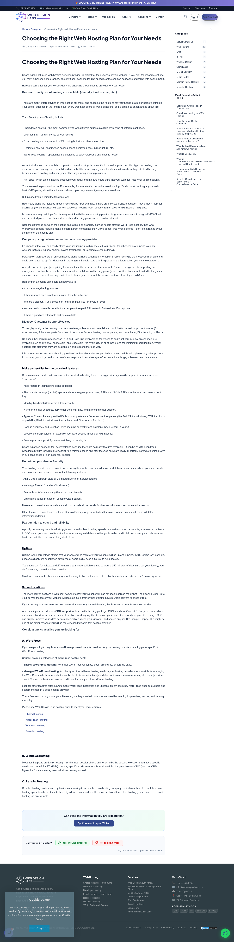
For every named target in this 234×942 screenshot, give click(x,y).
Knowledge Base (136, 904)
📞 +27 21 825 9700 (25, 8)
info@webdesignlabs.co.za (187, 887)
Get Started (210, 17)
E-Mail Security (190, 72)
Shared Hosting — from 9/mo (97, 883)
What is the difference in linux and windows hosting (191, 147)
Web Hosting (190, 47)
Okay (39, 928)
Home (25, 29)
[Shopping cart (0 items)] (185, 16)
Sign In (195, 17)
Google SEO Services (139, 893)
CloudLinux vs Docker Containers (187, 122)
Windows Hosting (35, 725)
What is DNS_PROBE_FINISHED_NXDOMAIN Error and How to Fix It (192, 161)
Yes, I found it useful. (75, 843)
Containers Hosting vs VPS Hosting (190, 114)
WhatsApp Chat (182, 891)
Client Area (200, 8)
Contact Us (133, 908)
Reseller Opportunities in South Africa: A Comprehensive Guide (188, 182)
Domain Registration (138, 896)
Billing (190, 57)
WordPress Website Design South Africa (144, 887)
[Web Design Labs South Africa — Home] (33, 17)
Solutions (143, 16)
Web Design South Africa (140, 883)
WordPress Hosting (36, 719)
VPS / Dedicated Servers (95, 905)
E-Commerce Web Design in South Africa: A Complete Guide (190, 171)
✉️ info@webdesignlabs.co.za (54, 8)
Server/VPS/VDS (190, 41)
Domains (73, 16)
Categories (36, 29)
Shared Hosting (34, 714)
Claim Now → (151, 3)
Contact (160, 16)
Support (186, 8)
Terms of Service (133, 927)
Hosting (90, 16)
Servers (126, 16)
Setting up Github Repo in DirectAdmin (189, 107)
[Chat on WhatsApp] (225, 933)
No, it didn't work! (110, 843)
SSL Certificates (136, 900)
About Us (181, 927)
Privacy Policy (151, 927)
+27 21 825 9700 (182, 883)
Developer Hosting (92, 890)
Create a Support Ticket (96, 823)
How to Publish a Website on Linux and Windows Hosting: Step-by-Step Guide (190, 131)
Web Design (108, 16)
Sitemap (193, 927)
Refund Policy (167, 927)
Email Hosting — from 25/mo (97, 894)
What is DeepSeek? (186, 154)
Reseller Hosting (35, 731)
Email (190, 52)
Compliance (190, 67)
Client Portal (190, 77)
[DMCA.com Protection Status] (209, 928)
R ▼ (213, 8)
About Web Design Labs (140, 911)
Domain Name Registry (190, 82)
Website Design (190, 62)
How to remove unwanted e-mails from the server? (190, 140)
